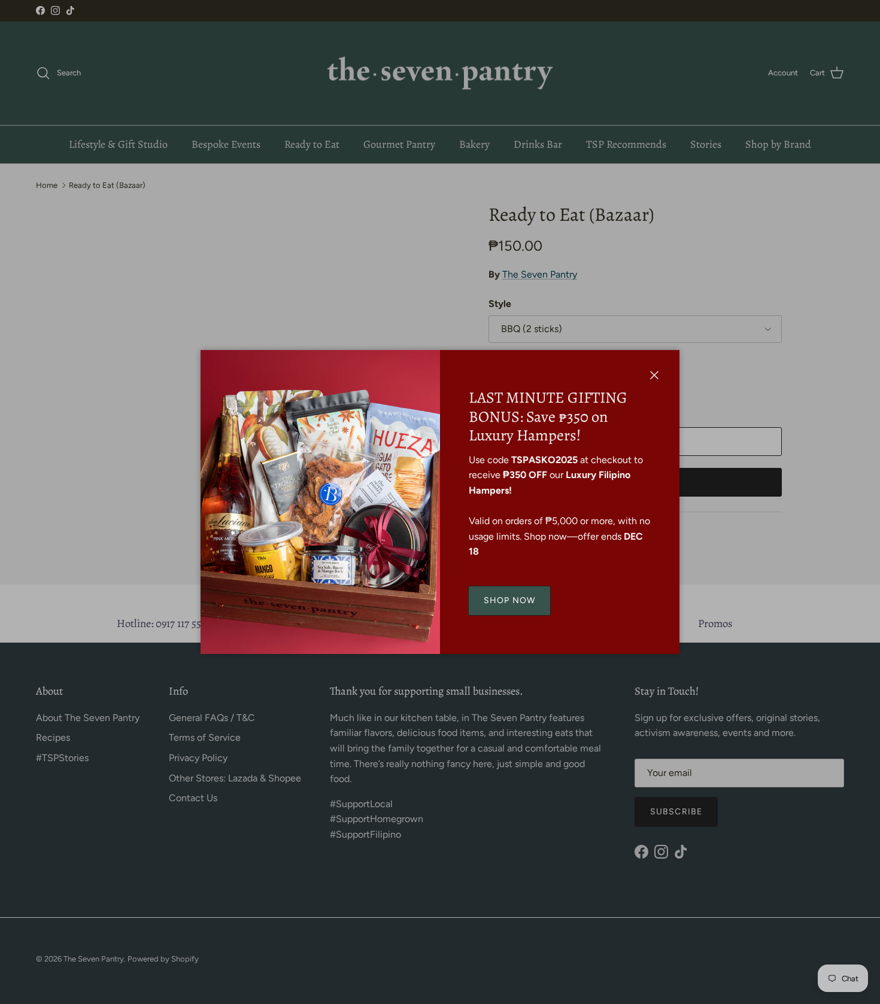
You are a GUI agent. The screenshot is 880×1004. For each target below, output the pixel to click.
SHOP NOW (509, 600)
